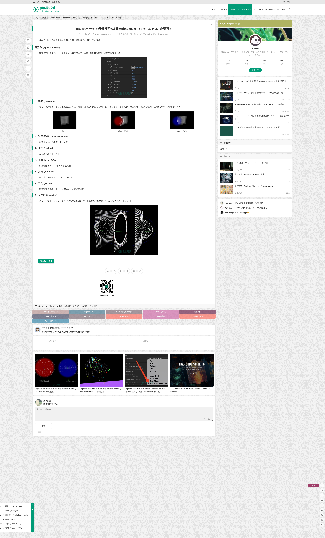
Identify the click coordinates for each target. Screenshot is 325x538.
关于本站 (286, 2)
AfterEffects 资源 (113, 34)
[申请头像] (210, 402)
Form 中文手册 (161, 312)
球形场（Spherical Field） (13, 506)
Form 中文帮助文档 (50, 312)
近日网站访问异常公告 (231, 24)
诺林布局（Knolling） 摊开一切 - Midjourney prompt (255, 186)
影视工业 (257, 9)
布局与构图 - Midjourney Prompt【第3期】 (252, 163)
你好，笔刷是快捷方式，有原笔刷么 (244, 203)
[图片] (209, 419)
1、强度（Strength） (11, 511)
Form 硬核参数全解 (124, 312)
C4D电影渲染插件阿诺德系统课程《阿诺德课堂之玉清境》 (258, 127)
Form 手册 (161, 316)
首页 (37, 18)
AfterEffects (55, 18)
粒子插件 (197, 312)
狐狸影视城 (47, 8)
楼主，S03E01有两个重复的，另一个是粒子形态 (246, 208)
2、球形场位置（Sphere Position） (16, 515)
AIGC (223, 9)
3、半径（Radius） (10, 519)
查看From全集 (46, 261)
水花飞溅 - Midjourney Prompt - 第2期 (250, 174)
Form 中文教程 (197, 316)
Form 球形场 (51, 316)
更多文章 (255, 70)
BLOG (214, 9)
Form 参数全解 (87, 312)
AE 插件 (139, 34)
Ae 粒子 (87, 316)
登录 (37, 2)
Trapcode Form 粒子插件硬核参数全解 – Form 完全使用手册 (259, 93)
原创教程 (234, 9)
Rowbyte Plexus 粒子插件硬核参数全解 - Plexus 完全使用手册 (259, 104)
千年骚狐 (51, 328)
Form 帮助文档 (51, 321)
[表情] (204, 419)
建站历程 (281, 9)
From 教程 (124, 316)
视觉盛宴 (269, 9)
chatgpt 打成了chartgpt (236, 213)
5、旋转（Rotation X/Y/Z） (13, 528)
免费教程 (124, 34)
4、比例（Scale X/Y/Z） (12, 524)
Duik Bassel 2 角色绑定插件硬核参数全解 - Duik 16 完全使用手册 (260, 81)
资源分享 (245, 9)
